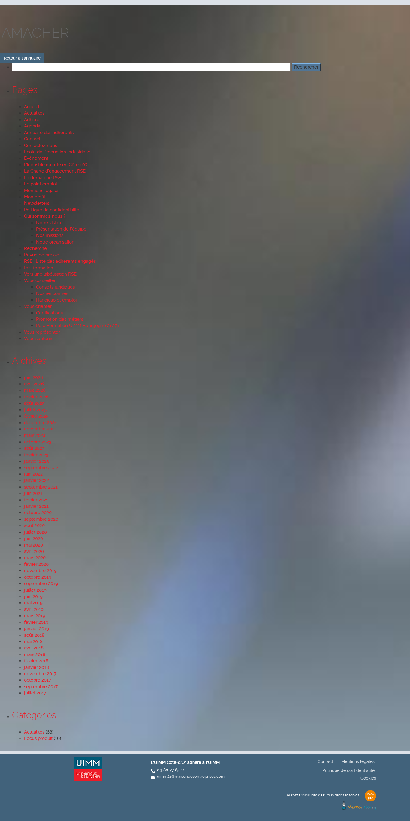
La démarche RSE (42, 177)
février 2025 (36, 416)
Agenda (32, 126)
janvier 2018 (36, 667)
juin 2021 (33, 493)
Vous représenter (42, 332)
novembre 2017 (40, 673)
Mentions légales (41, 190)
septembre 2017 (41, 686)
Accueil (31, 106)
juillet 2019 (35, 590)
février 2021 (36, 500)
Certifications (49, 313)
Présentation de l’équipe (61, 229)
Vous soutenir (38, 338)
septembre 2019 (41, 583)
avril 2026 (34, 384)
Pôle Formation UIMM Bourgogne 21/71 (77, 325)
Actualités (34, 113)
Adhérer (32, 119)
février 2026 (36, 397)
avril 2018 (34, 648)
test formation (38, 268)
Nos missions (49, 235)
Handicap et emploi (56, 300)
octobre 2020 (38, 512)
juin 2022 (33, 474)
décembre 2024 (40, 422)
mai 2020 (33, 545)
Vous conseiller (40, 280)
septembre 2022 (41, 467)
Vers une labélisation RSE (50, 274)
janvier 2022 (36, 480)
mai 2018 (33, 641)
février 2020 (36, 564)
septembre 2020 (41, 519)
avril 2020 (34, 551)
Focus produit (38, 738)
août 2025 (34, 403)
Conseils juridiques (55, 287)
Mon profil (34, 197)
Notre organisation (55, 242)
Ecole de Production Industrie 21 (57, 152)
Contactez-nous (40, 145)
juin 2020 (33, 538)
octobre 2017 (37, 680)
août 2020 (34, 525)
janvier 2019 (36, 628)
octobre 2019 (37, 577)
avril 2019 (34, 609)
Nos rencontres (52, 293)
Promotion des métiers (59, 319)
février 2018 (36, 660)
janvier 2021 (36, 506)
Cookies (368, 778)
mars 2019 (34, 615)
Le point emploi (40, 184)
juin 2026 (33, 377)
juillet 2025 (35, 409)
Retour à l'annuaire (22, 58)
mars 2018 (34, 654)
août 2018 (34, 635)
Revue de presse (41, 255)
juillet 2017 (35, 693)
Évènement (36, 158)
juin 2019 (33, 596)
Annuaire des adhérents (49, 132)
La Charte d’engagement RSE (55, 171)
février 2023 (36, 455)
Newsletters (36, 203)
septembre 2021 (41, 487)
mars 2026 (35, 390)
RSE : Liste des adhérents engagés (60, 261)
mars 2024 (34, 435)
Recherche (35, 248)
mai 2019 (33, 602)
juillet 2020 (35, 532)
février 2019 (36, 622)
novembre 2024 (40, 429)
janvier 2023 (36, 461)
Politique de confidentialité (51, 210)
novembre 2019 (40, 570)
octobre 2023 (37, 442)
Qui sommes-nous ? (44, 216)
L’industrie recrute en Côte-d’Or (56, 164)
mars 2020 (35, 557)
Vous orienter (38, 306)
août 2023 (34, 448)
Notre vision (48, 222)
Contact (32, 139)
